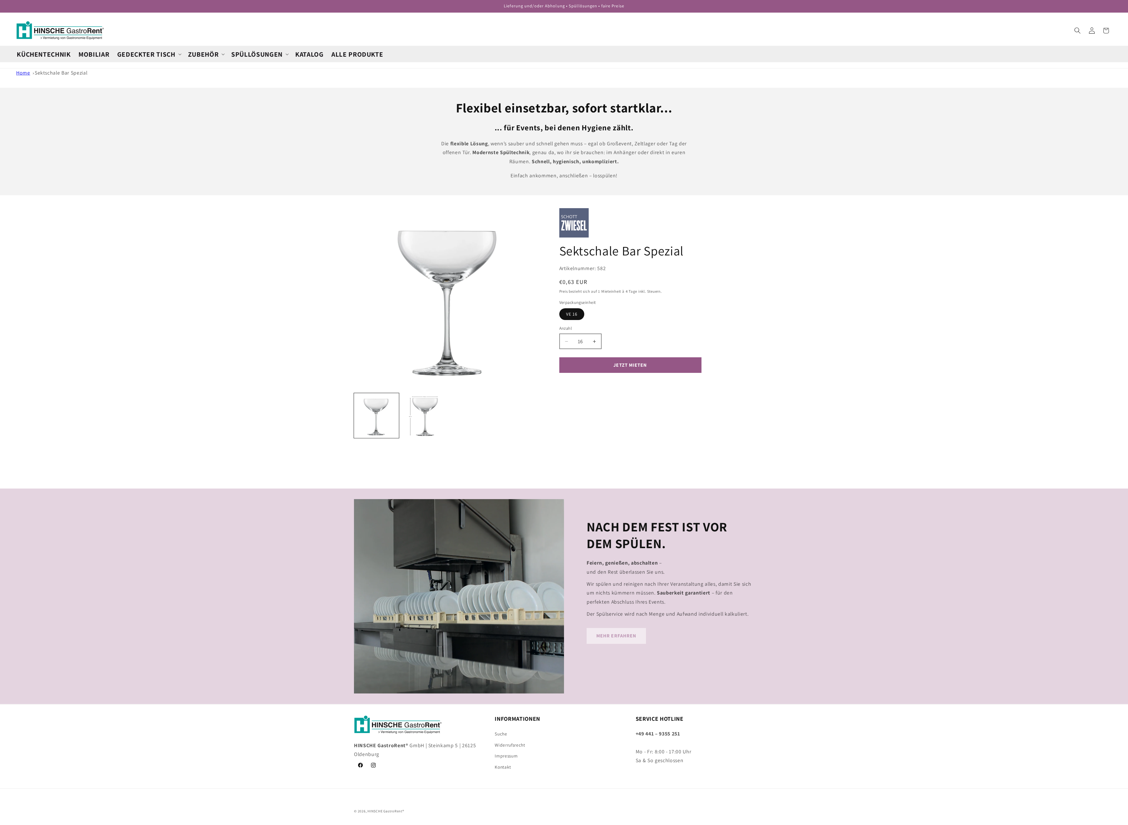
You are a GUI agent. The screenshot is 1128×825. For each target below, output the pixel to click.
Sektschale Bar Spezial (61, 72)
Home (23, 72)
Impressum (506, 756)
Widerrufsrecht (510, 744)
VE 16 (572, 314)
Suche (501, 733)
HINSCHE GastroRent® (385, 811)
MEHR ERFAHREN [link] (616, 635)
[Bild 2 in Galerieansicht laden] (424, 415)
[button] (148, 54)
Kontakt (503, 767)
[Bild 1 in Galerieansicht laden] (376, 415)
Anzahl (565, 328)
